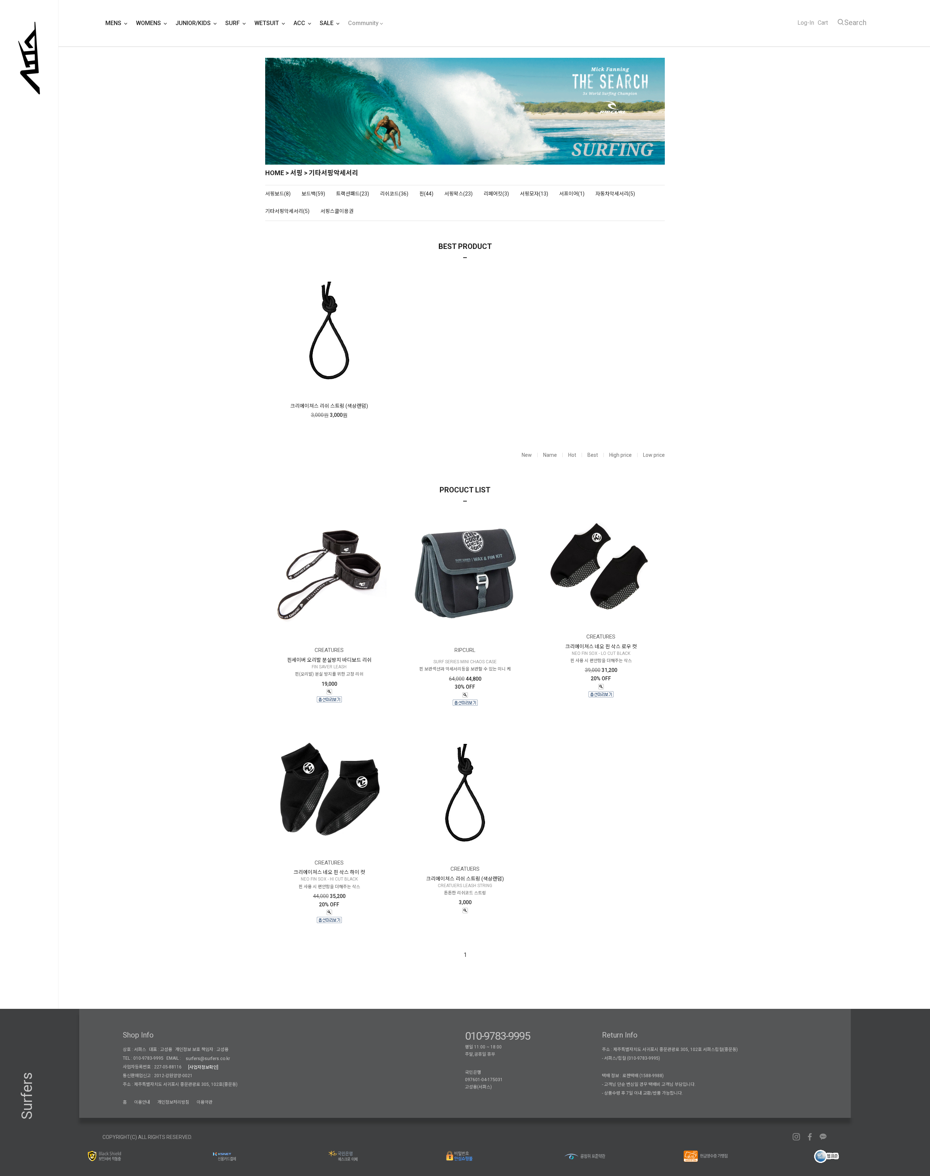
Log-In (805, 22)
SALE (327, 23)
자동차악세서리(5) (615, 194)
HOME (274, 173)
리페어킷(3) (496, 194)
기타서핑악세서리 (333, 173)
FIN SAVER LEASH (329, 666)
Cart (823, 22)
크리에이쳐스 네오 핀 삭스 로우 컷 (601, 646)
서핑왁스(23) (458, 194)
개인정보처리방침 (173, 1102)
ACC (300, 23)
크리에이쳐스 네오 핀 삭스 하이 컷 (329, 872)
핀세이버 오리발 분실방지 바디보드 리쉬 (329, 659)
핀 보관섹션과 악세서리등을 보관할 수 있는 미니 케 (465, 669)
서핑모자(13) (534, 194)
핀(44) (426, 194)
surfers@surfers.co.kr (208, 1058)
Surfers (27, 1096)
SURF (233, 23)
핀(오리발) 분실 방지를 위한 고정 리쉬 (329, 674)
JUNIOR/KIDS (193, 23)
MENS (114, 23)
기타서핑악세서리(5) (287, 211)
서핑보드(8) (278, 194)
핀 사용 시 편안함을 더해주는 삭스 (601, 660)
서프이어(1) (572, 194)
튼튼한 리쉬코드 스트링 (465, 892)
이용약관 (205, 1102)
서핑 (296, 173)
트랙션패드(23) (352, 194)
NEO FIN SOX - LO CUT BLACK (601, 653)
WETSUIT (267, 23)
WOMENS (149, 23)
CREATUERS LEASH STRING (465, 885)
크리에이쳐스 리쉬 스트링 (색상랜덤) (329, 405)
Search (855, 22)
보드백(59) (313, 194)
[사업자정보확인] (203, 1067)
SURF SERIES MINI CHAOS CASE (465, 661)
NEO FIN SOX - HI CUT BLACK (329, 879)
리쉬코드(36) (394, 194)
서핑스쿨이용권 (336, 211)
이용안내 (142, 1102)
